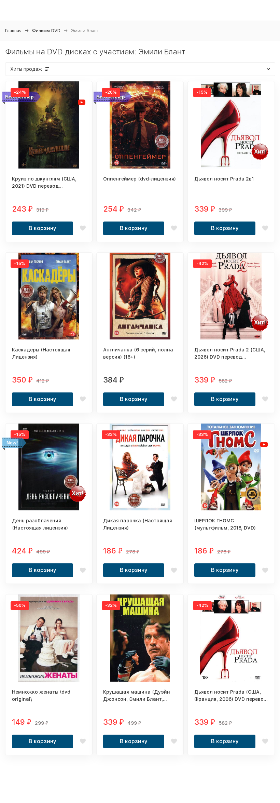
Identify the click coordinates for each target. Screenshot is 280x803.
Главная (13, 30)
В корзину (42, 228)
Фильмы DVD (46, 30)
